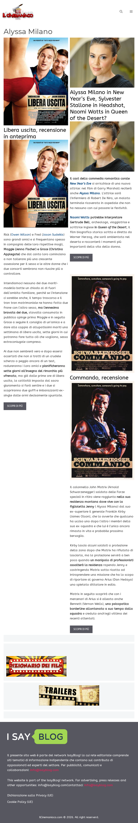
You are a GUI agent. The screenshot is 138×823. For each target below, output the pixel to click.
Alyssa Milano (89, 193)
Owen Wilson (20, 234)
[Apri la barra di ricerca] (121, 11)
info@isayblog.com (44, 770)
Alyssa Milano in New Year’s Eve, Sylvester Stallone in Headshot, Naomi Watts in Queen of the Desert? (99, 105)
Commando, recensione (99, 377)
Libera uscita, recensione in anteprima (35, 133)
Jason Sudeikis (53, 234)
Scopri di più (15, 406)
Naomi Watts (79, 217)
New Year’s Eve (80, 183)
